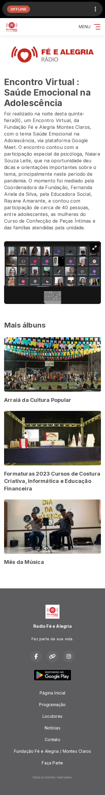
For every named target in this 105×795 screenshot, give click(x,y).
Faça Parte (52, 762)
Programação (52, 704)
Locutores (52, 716)
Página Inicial (52, 692)
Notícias (52, 727)
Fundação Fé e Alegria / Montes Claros (52, 751)
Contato (52, 739)
